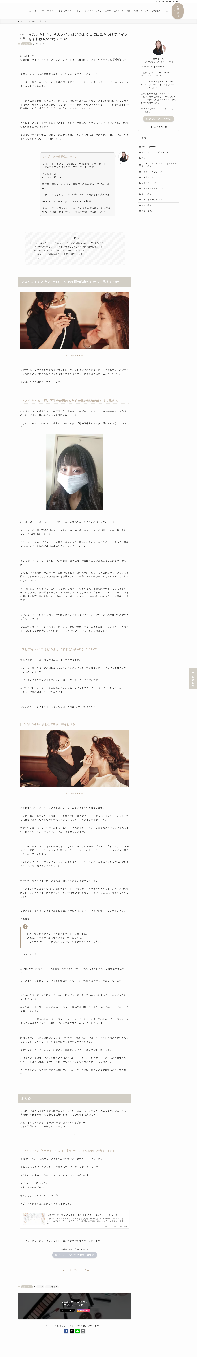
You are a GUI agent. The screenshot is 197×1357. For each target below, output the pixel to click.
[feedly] (170, 1)
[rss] (173, 1)
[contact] (177, 1)
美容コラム (26, 44)
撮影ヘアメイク (149, 194)
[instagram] (163, 1)
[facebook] (156, 1)
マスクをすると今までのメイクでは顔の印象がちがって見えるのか (68, 243)
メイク (40, 1287)
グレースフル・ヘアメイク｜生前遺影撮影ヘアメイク (159, 164)
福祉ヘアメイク (149, 205)
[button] (66, 1331)
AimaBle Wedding (75, 355)
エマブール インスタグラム (74, 1270)
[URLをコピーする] (83, 1331)
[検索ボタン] (167, 11)
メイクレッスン (149, 177)
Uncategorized (149, 147)
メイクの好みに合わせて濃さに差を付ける (62, 254)
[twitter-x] (159, 1)
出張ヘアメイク (149, 183)
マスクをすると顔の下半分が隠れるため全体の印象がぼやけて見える (70, 247)
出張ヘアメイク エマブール (158, 119)
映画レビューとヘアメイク (154, 200)
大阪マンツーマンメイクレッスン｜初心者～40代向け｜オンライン (82, 1215)
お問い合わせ (193, 680)
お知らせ (146, 158)
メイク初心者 (52, 1287)
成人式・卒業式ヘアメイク (154, 188)
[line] (166, 1)
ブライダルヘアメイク (152, 172)
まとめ (36, 258)
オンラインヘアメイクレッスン (156, 152)
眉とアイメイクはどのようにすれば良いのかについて (63, 250)
